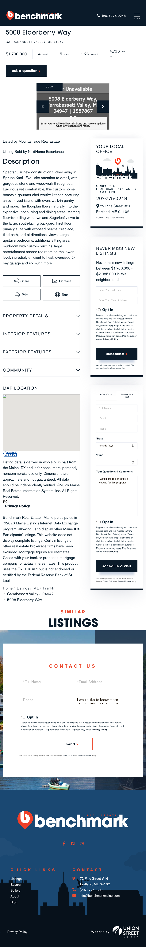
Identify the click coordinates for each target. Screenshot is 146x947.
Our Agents (117, 218)
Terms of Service (124, 581)
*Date (99, 438)
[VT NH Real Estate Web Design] (126, 932)
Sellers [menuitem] (15, 890)
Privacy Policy (17, 506)
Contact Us (102, 218)
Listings (23, 588)
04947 (48, 594)
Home (8, 588)
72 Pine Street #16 (94, 881)
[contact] (26, 71)
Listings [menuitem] (16, 879)
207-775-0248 (111, 198)
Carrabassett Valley (22, 594)
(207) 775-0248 (114, 16)
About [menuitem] (14, 896)
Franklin (49, 588)
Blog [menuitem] (13, 902)
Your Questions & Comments (114, 471)
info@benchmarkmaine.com (100, 896)
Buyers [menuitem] (15, 885)
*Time (99, 455)
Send (70, 744)
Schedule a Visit (127, 395)
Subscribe (115, 354)
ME (36, 588)
